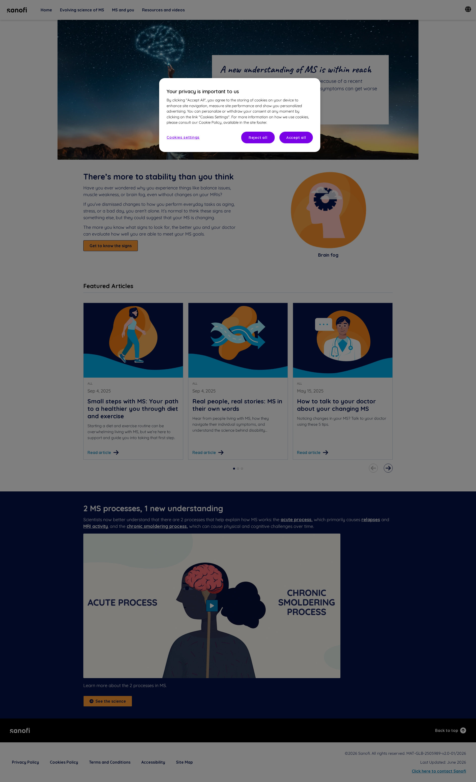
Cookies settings (183, 137)
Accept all (296, 137)
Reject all (258, 137)
